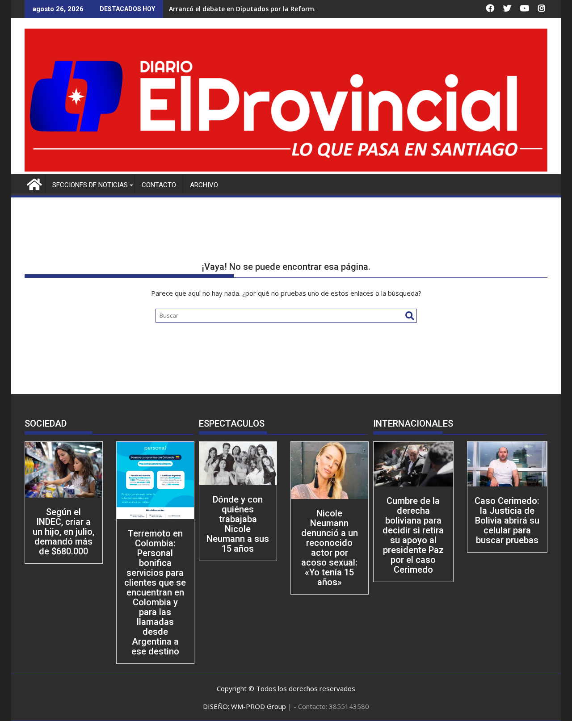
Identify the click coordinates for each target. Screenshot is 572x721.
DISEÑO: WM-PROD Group (245, 706)
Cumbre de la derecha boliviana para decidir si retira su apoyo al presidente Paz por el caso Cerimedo (413, 535)
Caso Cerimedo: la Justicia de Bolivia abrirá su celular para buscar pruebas (507, 520)
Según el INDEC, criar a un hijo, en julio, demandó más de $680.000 (63, 531)
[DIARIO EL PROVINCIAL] (286, 168)
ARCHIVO (204, 185)
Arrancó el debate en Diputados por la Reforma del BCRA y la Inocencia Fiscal (289, 8)
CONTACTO (159, 185)
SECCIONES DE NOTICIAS (90, 185)
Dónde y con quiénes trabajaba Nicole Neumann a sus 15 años (237, 524)
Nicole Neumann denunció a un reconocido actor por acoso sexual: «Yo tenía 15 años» (329, 547)
